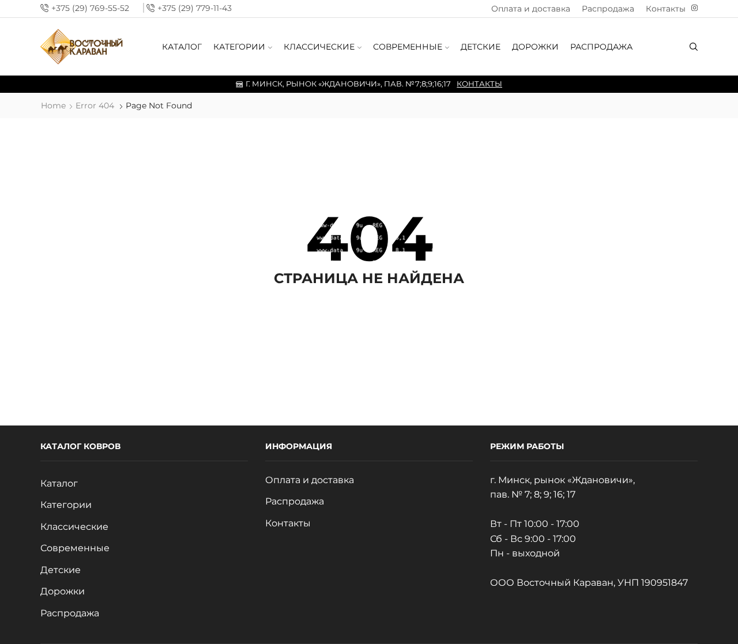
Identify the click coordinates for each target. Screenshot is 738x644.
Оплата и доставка (530, 8)
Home (53, 105)
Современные (407, 47)
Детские (480, 47)
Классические (319, 47)
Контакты (666, 8)
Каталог (182, 47)
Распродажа (608, 8)
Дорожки (535, 47)
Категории (239, 47)
